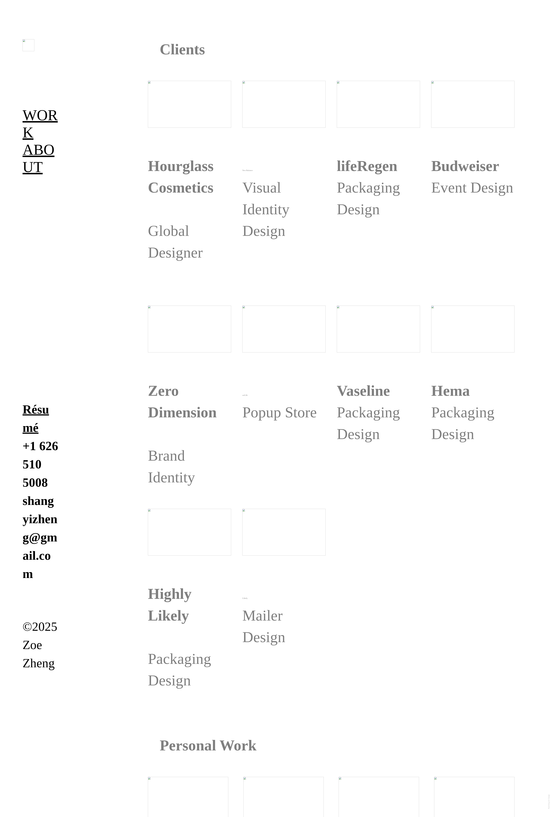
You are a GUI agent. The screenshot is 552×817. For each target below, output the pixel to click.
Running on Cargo (549, 801)
